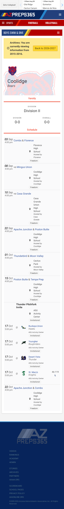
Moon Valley (36, 255)
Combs (17, 140)
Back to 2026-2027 (45, 48)
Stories (13, 468)
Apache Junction (23, 229)
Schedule (32, 129)
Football (33, 23)
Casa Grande (24, 193)
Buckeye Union (36, 327)
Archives (14, 472)
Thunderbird (20, 255)
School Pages (16, 489)
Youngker (34, 342)
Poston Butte (42, 229)
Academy (13, 458)
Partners (14, 476)
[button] (62, 5)
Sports (9, 23)
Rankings (14, 455)
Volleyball (51, 23)
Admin (12, 462)
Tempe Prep (37, 279)
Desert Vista (34, 358)
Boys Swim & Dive (13, 33)
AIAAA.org (14, 480)
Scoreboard (15, 486)
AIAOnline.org (16, 497)
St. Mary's (33, 373)
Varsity (32, 98)
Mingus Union (24, 167)
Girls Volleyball (9, 5)
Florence (29, 140)
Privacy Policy (17, 493)
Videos (12, 451)
